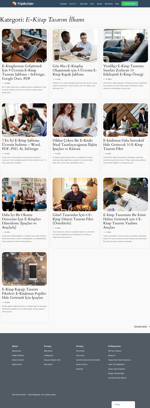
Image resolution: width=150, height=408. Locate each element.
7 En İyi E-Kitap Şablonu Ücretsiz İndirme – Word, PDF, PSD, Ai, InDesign (21, 145)
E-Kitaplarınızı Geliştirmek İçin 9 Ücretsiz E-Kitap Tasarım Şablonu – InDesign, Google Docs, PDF (23, 72)
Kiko (8, 83)
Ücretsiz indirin (129, 4)
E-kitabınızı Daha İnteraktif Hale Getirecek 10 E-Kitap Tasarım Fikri (123, 145)
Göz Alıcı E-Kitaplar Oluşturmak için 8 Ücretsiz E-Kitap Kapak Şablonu (75, 70)
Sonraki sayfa (142, 326)
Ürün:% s (72, 4)
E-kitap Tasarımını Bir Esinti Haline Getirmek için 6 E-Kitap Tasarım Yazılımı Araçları (124, 221)
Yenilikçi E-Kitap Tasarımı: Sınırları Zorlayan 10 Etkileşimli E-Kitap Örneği (123, 70)
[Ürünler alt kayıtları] (76, 3)
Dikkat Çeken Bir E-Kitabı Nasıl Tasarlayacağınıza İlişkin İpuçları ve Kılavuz (75, 145)
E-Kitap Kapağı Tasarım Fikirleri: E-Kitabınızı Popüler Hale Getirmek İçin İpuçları (24, 293)
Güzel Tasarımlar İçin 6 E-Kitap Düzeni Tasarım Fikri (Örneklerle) (73, 219)
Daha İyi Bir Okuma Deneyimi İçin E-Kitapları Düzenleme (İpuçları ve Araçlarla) (21, 221)
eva (58, 79)
